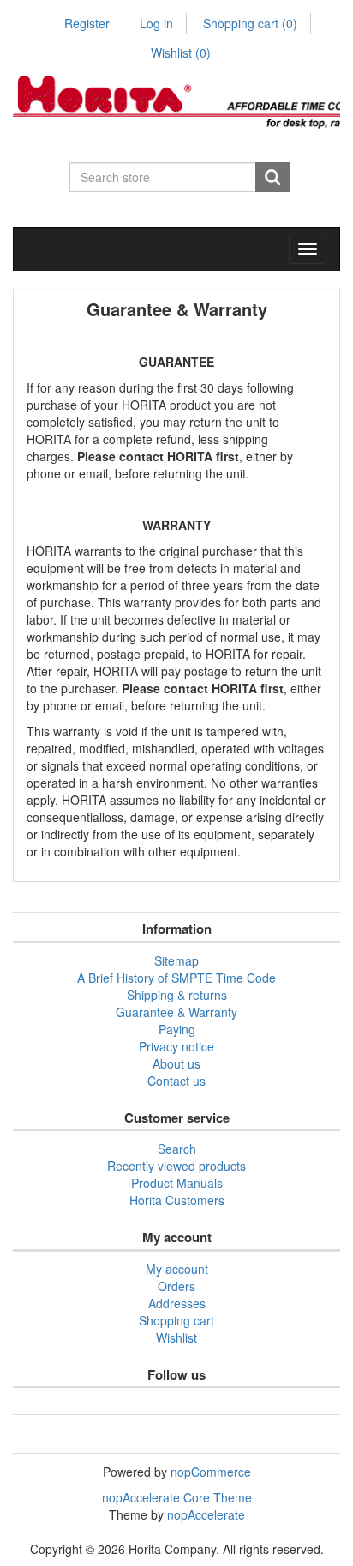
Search (177, 1148)
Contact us (176, 1080)
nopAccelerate (206, 1514)
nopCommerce (211, 1471)
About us (176, 1063)
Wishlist (176, 1337)
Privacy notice (176, 1046)
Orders (176, 1286)
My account (177, 1268)
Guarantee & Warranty (176, 1012)
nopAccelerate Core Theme (177, 1497)
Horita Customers (176, 1200)
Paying (177, 1029)
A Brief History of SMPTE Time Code (176, 977)
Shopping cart (250, 23)
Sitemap (176, 960)
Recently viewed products (176, 1165)
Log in (156, 23)
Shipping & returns (177, 994)
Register (87, 23)
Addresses (177, 1303)
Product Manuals (177, 1182)
